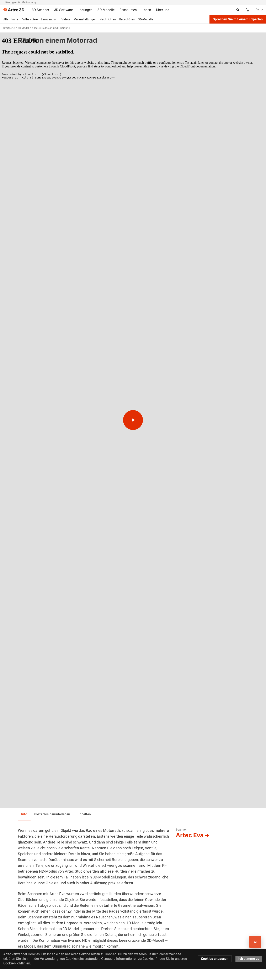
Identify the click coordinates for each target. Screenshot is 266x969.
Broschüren (127, 19)
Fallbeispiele (29, 19)
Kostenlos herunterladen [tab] (52, 814)
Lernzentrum (49, 19)
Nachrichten (108, 19)
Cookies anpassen (214, 959)
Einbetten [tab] (84, 814)
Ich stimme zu (248, 959)
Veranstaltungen (85, 19)
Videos (66, 19)
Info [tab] (24, 814)
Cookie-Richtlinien (16, 963)
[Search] (238, 10)
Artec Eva (189, 835)
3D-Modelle (145, 19)
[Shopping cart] (248, 10)
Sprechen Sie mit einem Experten (238, 19)
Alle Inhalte (10, 19)
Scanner (181, 829)
